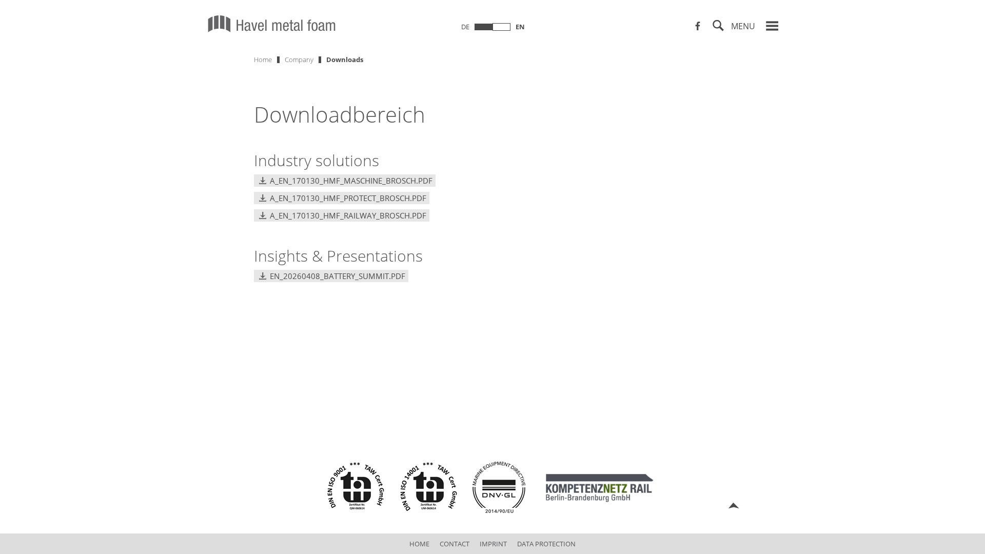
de (465, 26)
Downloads (344, 59)
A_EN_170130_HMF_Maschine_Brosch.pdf (351, 180)
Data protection (546, 543)
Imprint (493, 543)
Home (263, 59)
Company (299, 59)
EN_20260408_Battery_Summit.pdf (337, 276)
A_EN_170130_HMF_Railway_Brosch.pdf (348, 215)
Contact (454, 543)
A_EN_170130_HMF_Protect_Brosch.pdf (348, 198)
